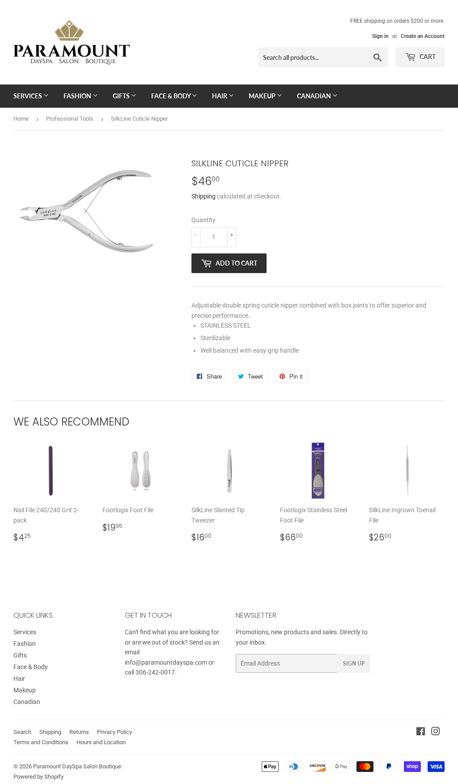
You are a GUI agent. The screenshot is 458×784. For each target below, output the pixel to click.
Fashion (78, 96)
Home (21, 118)
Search (22, 732)
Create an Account (423, 36)
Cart (427, 56)
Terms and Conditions (40, 742)
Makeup (263, 96)
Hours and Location (101, 742)
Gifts (122, 96)
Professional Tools (69, 118)
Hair (220, 96)
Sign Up (354, 663)
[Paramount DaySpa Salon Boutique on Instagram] (435, 732)
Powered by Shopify (38, 776)
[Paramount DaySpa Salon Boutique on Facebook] (420, 732)
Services (28, 96)
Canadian (314, 96)
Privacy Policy (114, 732)
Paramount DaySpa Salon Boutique (77, 766)
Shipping (203, 196)
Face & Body (171, 96)
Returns (79, 732)
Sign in (380, 36)
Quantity (203, 219)
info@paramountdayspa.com (166, 662)
